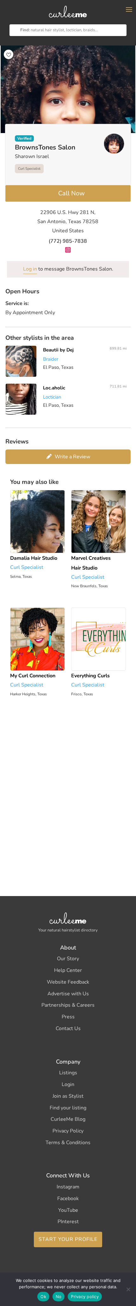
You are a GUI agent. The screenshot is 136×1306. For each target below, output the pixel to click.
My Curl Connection (32, 675)
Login (68, 1084)
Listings (68, 1072)
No (59, 1296)
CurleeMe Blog (68, 1119)
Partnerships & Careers (68, 1005)
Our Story (68, 958)
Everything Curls (90, 675)
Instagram (68, 1186)
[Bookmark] (8, 54)
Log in (30, 268)
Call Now (71, 193)
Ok (43, 1296)
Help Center (68, 970)
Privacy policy (85, 1296)
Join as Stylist (68, 1096)
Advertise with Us (68, 993)
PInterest (68, 1221)
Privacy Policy (68, 1130)
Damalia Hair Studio (33, 558)
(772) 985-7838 (68, 241)
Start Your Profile (68, 1239)
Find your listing (68, 1107)
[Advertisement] (68, 793)
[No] (128, 1289)
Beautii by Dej (58, 350)
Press (68, 1016)
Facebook (68, 1198)
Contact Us (68, 1028)
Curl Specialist (29, 168)
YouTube (68, 1210)
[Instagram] (68, 250)
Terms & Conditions (68, 1142)
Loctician (52, 397)
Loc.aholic (54, 388)
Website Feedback (68, 982)
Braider (50, 359)
